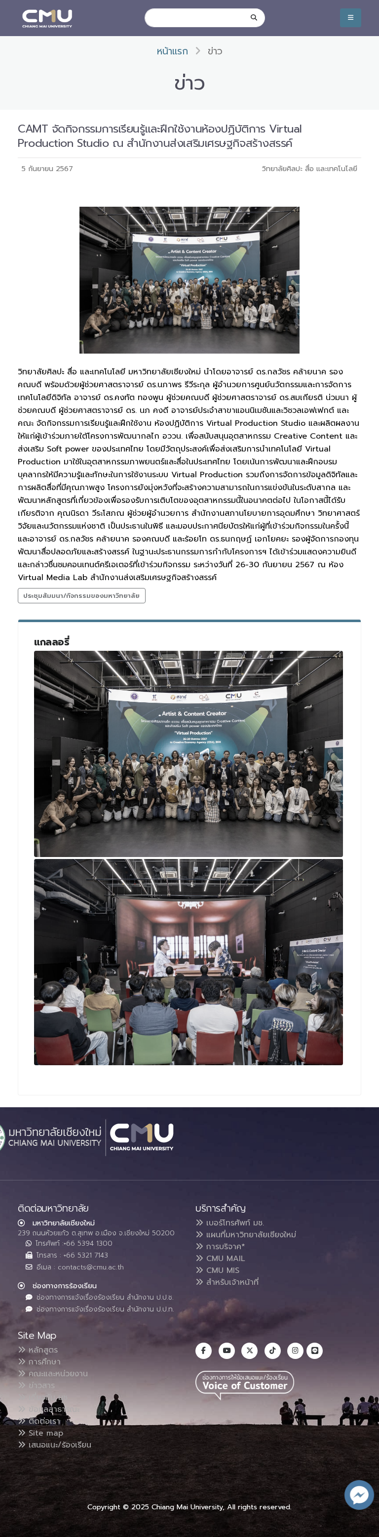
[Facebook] (203, 1351)
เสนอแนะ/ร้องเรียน (58, 1445)
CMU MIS (221, 1270)
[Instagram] (295, 1351)
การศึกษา (43, 1362)
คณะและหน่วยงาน (57, 1374)
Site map (44, 1433)
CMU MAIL (224, 1259)
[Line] (314, 1351)
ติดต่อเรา (43, 1421)
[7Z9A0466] (188, 962)
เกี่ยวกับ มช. (47, 1397)
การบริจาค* (224, 1247)
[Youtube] (227, 1351)
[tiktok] (273, 1351)
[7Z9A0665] (188, 754)
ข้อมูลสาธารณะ (52, 1409)
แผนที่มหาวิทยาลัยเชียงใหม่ (249, 1235)
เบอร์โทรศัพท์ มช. (233, 1223)
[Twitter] (249, 1351)
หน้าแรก (172, 51)
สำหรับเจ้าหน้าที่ (231, 1282)
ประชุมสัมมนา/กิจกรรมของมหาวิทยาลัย (81, 595)
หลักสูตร (42, 1350)
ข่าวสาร (40, 1386)
